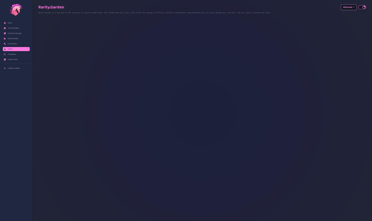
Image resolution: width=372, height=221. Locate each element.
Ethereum (348, 7)
